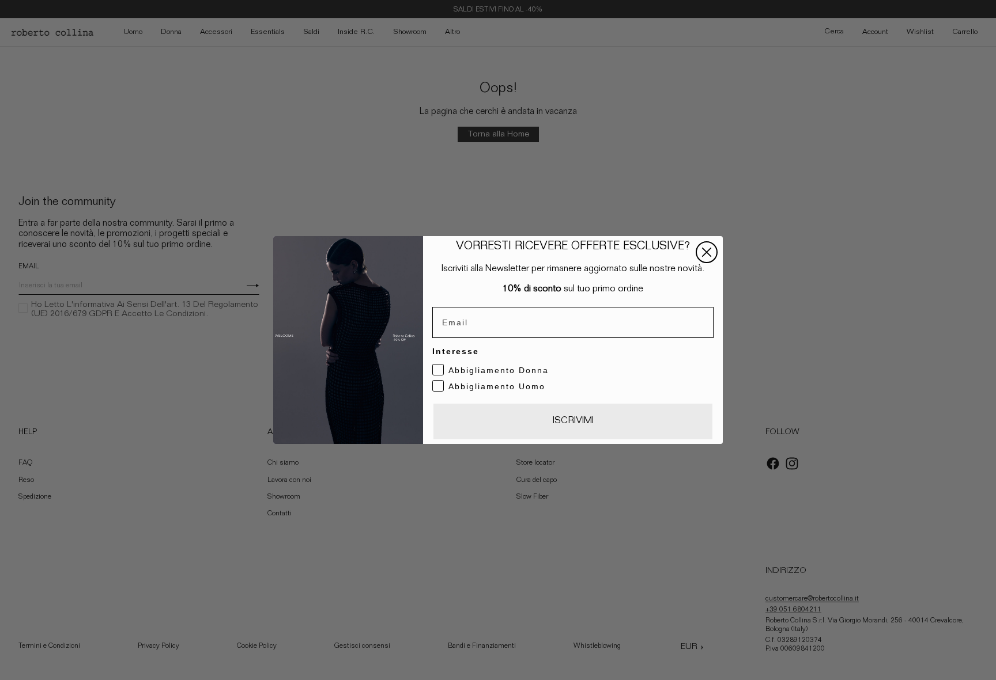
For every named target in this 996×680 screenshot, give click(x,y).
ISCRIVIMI (573, 421)
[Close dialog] (706, 252)
